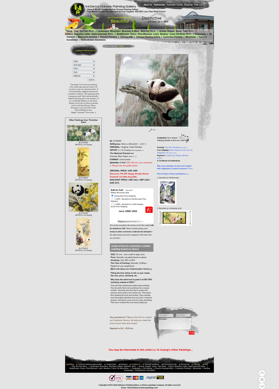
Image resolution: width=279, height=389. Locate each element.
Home (69, 31)
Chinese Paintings (111, 46)
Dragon (171, 31)
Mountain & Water (130, 31)
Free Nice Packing (176, 147)
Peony (133, 34)
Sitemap (197, 364)
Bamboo (164, 34)
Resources (185, 364)
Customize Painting (173, 37)
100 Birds (180, 34)
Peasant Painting (108, 37)
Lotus (156, 34)
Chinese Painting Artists (148, 37)
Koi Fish (84, 31)
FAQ (206, 364)
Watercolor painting (87, 37)
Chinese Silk (126, 37)
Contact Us (136, 364)
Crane (172, 34)
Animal (162, 31)
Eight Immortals (99, 34)
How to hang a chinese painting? (173, 174)
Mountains (115, 31)
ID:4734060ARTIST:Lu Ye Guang (83, 214)
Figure (70, 34)
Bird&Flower (123, 34)
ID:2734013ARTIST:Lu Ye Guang (83, 249)
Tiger (185, 31)
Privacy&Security (170, 364)
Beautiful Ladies (82, 34)
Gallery (71, 364)
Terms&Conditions (152, 364)
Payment (123, 364)
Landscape (103, 31)
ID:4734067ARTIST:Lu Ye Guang (83, 179)
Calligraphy (200, 34)
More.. (92, 31)
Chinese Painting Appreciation (90, 364)
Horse (179, 31)
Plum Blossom (145, 34)
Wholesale (190, 37)
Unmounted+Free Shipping (125, 196)
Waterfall (145, 31)
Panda (121, 46)
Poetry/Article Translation (93, 39)
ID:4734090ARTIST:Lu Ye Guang (83, 144)
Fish (76, 31)
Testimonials (111, 364)
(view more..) (91, 112)
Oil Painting (147, 368)
